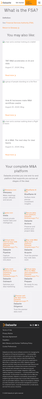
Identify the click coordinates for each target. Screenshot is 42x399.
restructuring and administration (12, 356)
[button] (20, 2)
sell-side (13, 368)
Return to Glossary (10, 28)
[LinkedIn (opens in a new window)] (31, 325)
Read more (9, 75)
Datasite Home (6, 2)
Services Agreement (10, 337)
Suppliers (6, 340)
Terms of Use (7, 330)
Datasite (5, 352)
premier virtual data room (22, 374)
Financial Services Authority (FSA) (19, 23)
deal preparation (7, 370)
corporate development (23, 384)
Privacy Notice (8, 333)
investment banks (10, 384)
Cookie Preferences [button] (9, 346)
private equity (34, 384)
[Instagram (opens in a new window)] (33, 325)
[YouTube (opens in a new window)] (36, 325)
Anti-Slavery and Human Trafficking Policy (17, 343)
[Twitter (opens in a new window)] (38, 325)
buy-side (5, 368)
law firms (8, 386)
